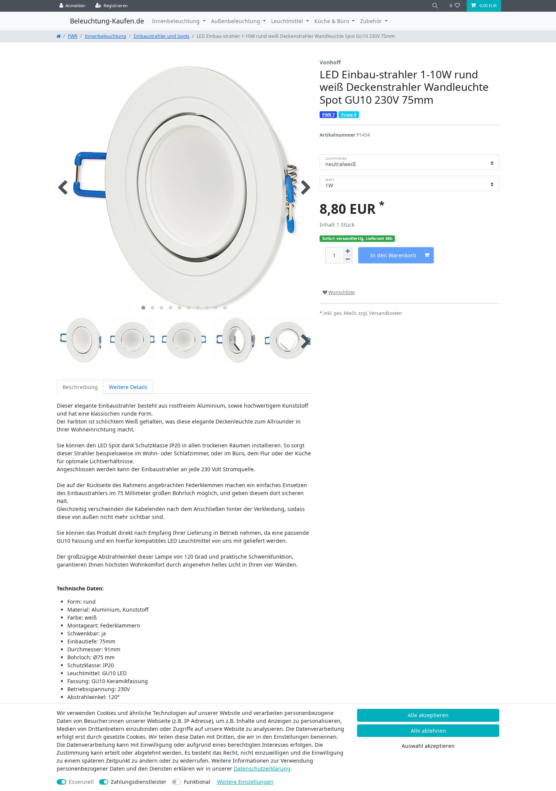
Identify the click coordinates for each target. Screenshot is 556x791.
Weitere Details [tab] (128, 387)
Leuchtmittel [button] (287, 21)
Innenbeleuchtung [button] (176, 21)
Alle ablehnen (428, 730)
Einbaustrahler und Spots (161, 36)
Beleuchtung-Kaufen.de (107, 20)
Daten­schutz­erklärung (262, 768)
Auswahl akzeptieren (428, 745)
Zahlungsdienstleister (138, 781)
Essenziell (81, 781)
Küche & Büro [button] (332, 21)
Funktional (197, 781)
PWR (73, 36)
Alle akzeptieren (428, 715)
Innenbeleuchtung (105, 36)
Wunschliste (341, 292)
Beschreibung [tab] (80, 387)
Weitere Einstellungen (245, 781)
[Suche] (435, 6)
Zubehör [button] (371, 21)
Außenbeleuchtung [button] (236, 21)
